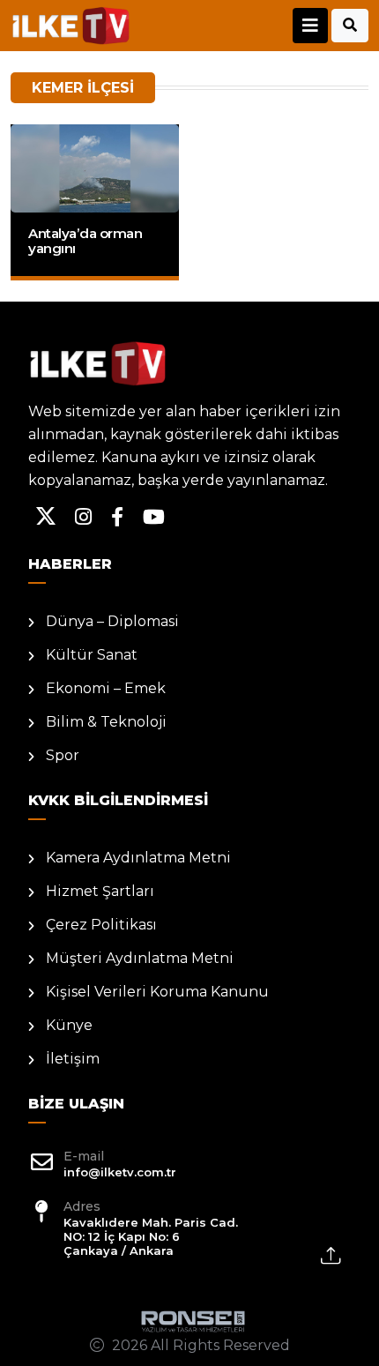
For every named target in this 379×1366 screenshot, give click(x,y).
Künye (69, 1025)
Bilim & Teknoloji (106, 721)
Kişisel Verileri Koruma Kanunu (157, 991)
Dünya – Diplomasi (112, 621)
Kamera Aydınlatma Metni (138, 857)
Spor (62, 755)
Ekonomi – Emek (106, 688)
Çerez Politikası (101, 924)
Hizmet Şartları (100, 891)
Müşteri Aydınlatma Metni (140, 958)
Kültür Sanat (91, 654)
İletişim (73, 1058)
